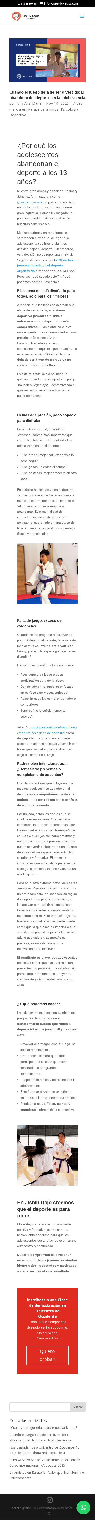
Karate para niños (43, 109)
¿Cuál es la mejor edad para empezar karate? (43, 1427)
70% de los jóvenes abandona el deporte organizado (45, 265)
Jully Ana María (29, 103)
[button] (83, 1507)
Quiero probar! (47, 1355)
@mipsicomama (29, 202)
